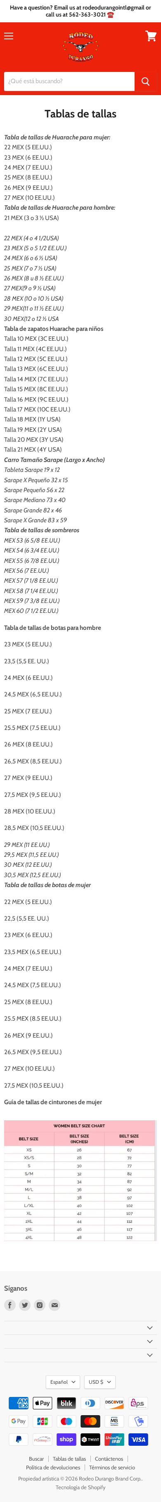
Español (59, 1382)
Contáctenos (109, 1458)
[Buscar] (146, 81)
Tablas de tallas (69, 1458)
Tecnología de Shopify (81, 1487)
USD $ (96, 1382)
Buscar (36, 1458)
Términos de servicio (112, 1467)
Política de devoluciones (53, 1467)
